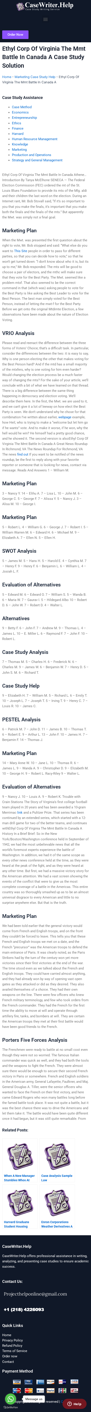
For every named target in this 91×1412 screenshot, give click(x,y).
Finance (17, 128)
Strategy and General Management (37, 160)
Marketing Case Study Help (35, 77)
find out (22, 454)
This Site (20, 251)
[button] (45, 19)
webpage (64, 417)
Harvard (17, 134)
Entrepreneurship (24, 118)
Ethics (16, 123)
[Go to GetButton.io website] (11, 1407)
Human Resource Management (34, 139)
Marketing (19, 150)
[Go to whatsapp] (10, 1399)
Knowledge (20, 144)
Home (6, 77)
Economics (20, 112)
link (20, 813)
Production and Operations (31, 155)
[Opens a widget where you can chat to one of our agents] (74, 1404)
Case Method (22, 107)
